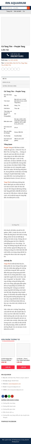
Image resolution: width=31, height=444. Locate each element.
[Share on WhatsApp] (2, 69)
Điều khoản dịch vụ (8, 412)
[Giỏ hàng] (29, 3)
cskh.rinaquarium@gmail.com (15, 389)
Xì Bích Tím (7, 65)
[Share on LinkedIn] (18, 69)
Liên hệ (8, 367)
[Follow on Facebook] (2, 396)
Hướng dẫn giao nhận (9, 409)
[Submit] (28, 8)
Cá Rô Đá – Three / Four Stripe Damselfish (23, 359)
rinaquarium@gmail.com (13, 386)
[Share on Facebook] (6, 69)
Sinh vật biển (17, 11)
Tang (22, 63)
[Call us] (9, 396)
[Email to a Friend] (12, 69)
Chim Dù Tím (16, 63)
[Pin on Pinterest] (15, 69)
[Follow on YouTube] (12, 396)
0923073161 (15, 380)
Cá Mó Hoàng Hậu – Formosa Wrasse (7, 359)
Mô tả (4, 78)
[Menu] (2, 3)
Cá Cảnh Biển (8, 63)
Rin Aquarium (15, 3)
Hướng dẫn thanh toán (9, 406)
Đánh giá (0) (6, 82)
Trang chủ (9, 11)
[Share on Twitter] (9, 69)
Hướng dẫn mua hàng (9, 86)
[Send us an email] (6, 396)
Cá (24, 11)
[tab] (15, 78)
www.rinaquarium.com (15, 383)
